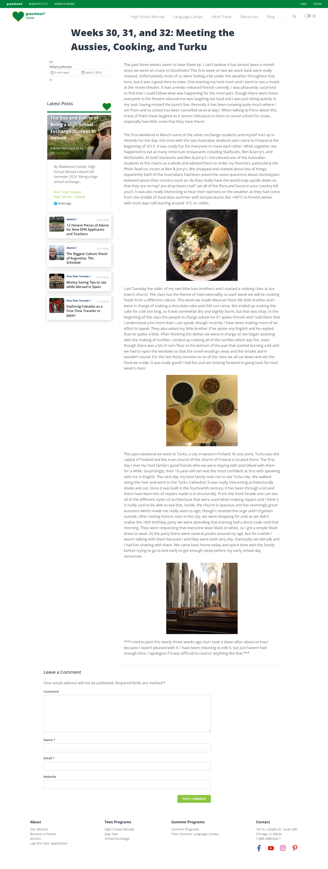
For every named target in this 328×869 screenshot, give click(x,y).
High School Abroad (147, 16)
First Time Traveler (68, 192)
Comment (51, 691)
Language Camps (188, 16)
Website (50, 776)
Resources (249, 16)
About (35, 822)
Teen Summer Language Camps (195, 834)
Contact (263, 822)
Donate (317, 4)
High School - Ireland (69, 197)
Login (304, 4)
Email (49, 758)
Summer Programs (188, 822)
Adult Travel (222, 16)
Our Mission (39, 829)
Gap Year (111, 834)
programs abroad (64, 4)
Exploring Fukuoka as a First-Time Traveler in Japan (84, 310)
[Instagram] (283, 848)
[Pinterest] (295, 848)
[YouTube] (271, 848)
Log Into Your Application (49, 843)
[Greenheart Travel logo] (29, 16)
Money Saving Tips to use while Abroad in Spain (86, 284)
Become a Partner (43, 834)
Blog (271, 16)
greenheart (14, 4)
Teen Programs (118, 822)
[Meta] (259, 848)
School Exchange (117, 838)
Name (49, 740)
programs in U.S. (38, 4)
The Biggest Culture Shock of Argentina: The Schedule (86, 258)
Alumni (70, 219)
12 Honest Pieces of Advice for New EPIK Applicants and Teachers (87, 229)
